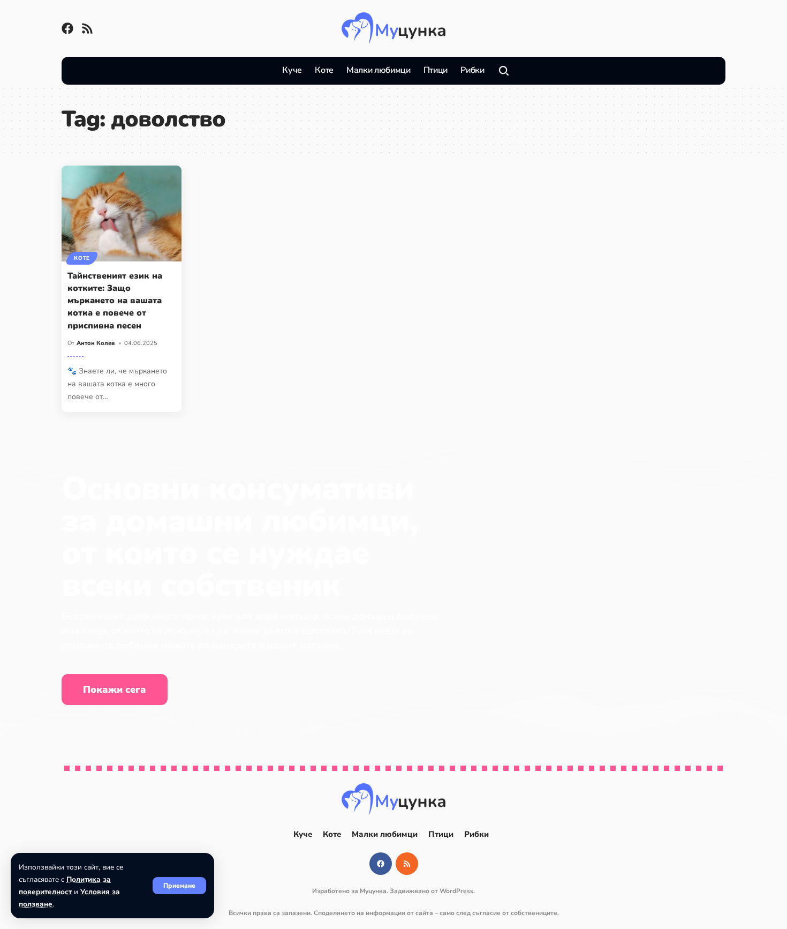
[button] (179, 885)
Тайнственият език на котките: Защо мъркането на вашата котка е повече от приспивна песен (114, 301)
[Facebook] (67, 28)
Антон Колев (96, 343)
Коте (82, 258)
